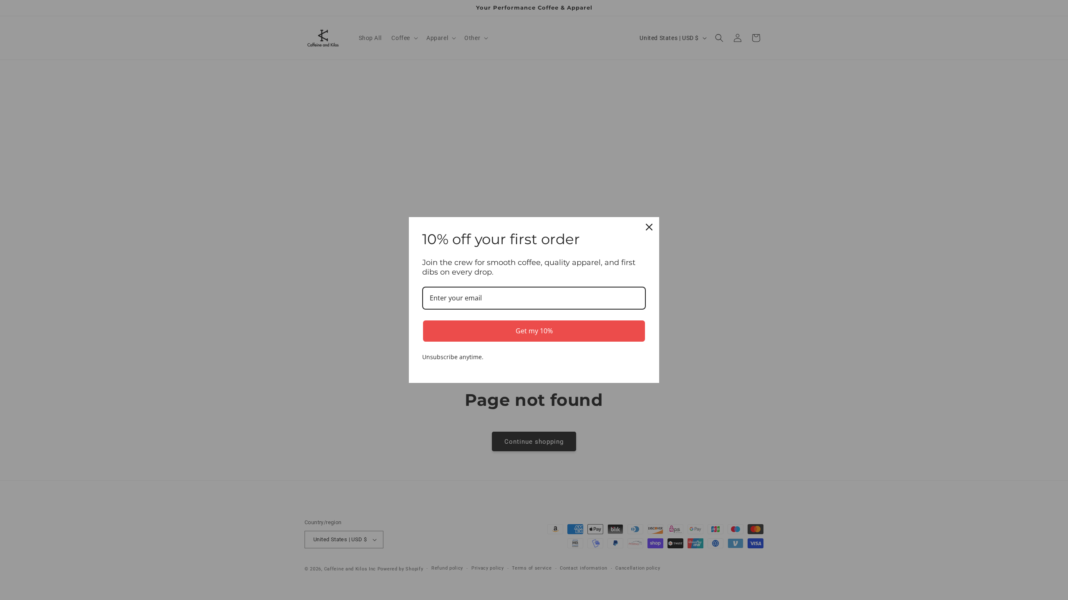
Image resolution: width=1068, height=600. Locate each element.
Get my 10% (534, 330)
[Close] (649, 227)
